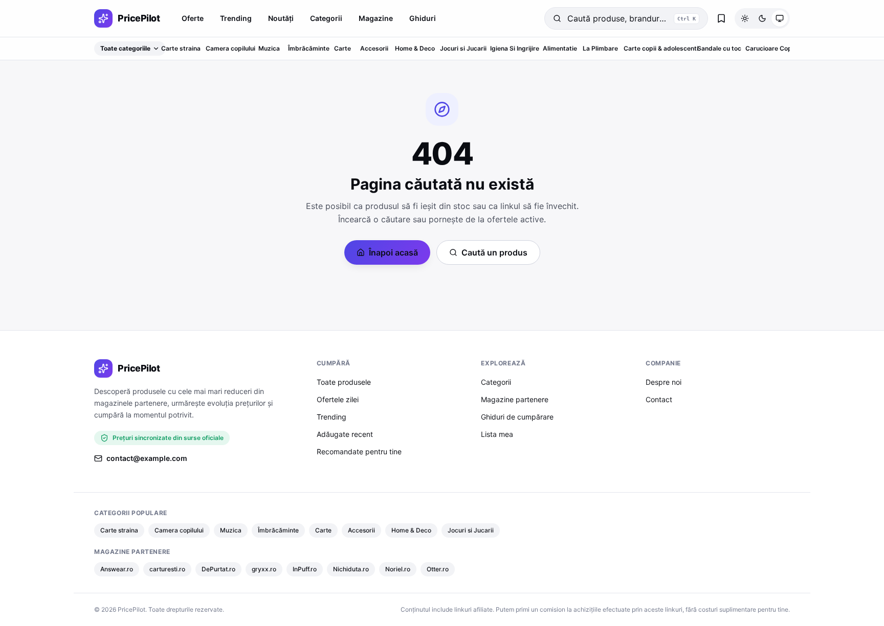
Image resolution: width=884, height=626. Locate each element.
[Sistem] (779, 18)
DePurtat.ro (218, 569)
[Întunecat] (762, 18)
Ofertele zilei (338, 399)
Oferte (193, 18)
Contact (659, 399)
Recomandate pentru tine (359, 451)
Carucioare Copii (770, 48)
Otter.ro (438, 569)
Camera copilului (230, 48)
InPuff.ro (305, 569)
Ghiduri (422, 18)
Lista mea (497, 434)
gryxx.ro (264, 569)
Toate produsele (344, 382)
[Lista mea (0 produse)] (721, 18)
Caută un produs (494, 252)
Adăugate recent (345, 434)
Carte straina (181, 48)
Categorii (326, 18)
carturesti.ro (167, 569)
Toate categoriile (125, 48)
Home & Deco (415, 48)
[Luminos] (745, 18)
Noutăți (281, 18)
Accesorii (374, 48)
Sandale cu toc (719, 48)
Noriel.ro (397, 569)
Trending (236, 18)
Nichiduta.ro (351, 569)
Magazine (376, 18)
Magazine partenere (514, 399)
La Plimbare (600, 48)
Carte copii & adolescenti (661, 48)
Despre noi (663, 382)
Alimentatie (560, 48)
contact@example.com (146, 458)
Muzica (269, 48)
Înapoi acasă (393, 252)
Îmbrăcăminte (308, 48)
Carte (342, 48)
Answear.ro (116, 569)
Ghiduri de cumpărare (517, 416)
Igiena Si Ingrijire (514, 48)
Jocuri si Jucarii (463, 48)
